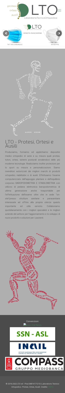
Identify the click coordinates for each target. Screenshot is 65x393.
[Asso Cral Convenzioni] (32, 325)
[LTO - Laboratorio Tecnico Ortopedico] (32, 11)
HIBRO (51, 387)
